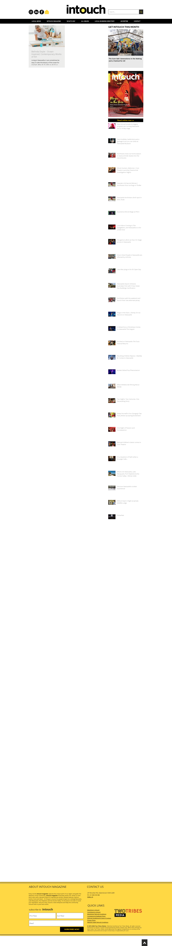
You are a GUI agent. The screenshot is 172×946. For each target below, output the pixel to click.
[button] (118, 880)
